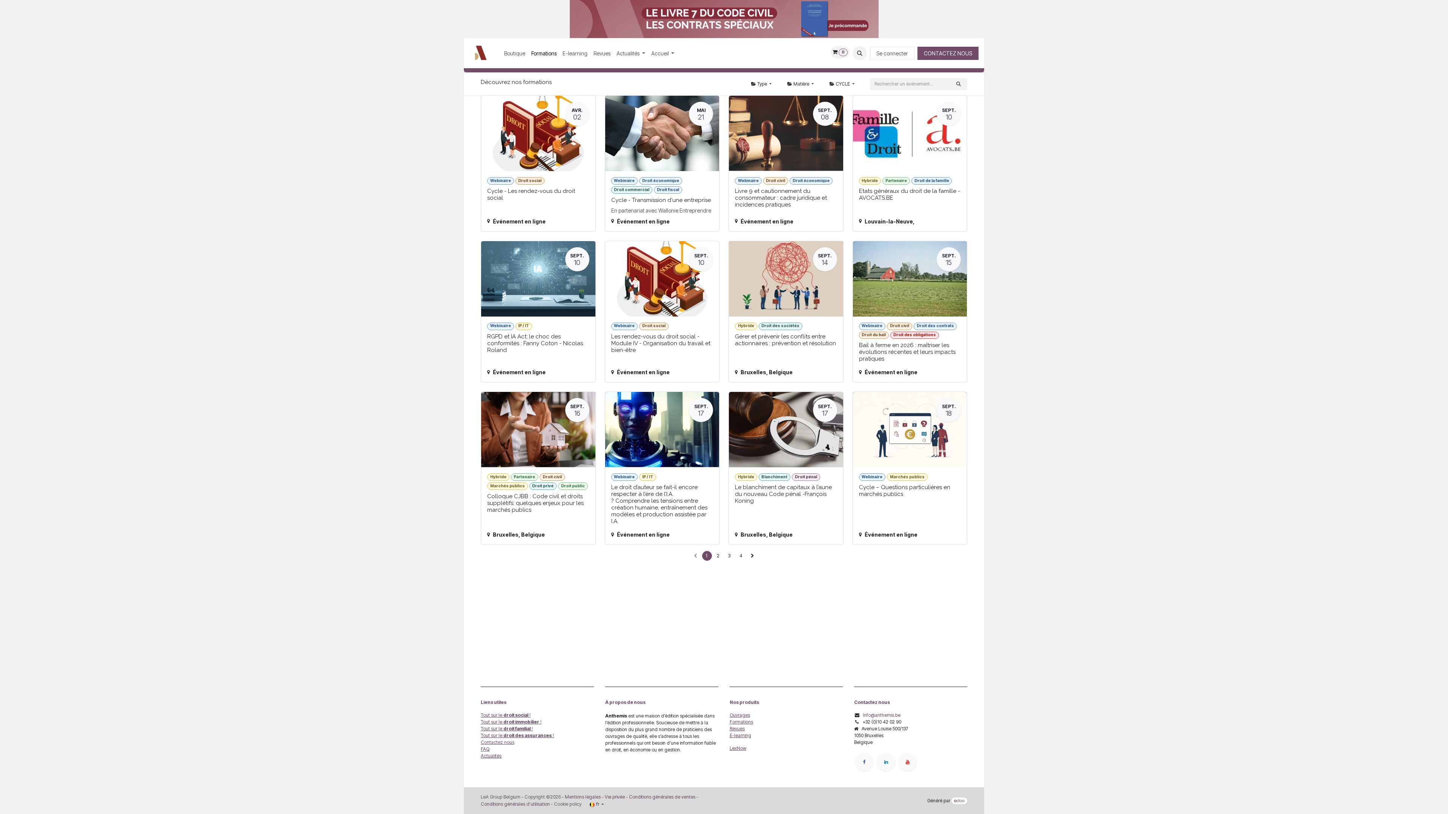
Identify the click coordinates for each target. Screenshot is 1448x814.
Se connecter (892, 53)
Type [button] (762, 84)
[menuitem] (514, 53)
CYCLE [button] (842, 84)
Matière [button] (801, 84)
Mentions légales (583, 797)
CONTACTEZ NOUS (948, 53)
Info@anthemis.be (881, 715)
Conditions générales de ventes (661, 797)
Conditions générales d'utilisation (515, 804)
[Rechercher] (958, 84)
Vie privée (615, 797)
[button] (860, 53)
